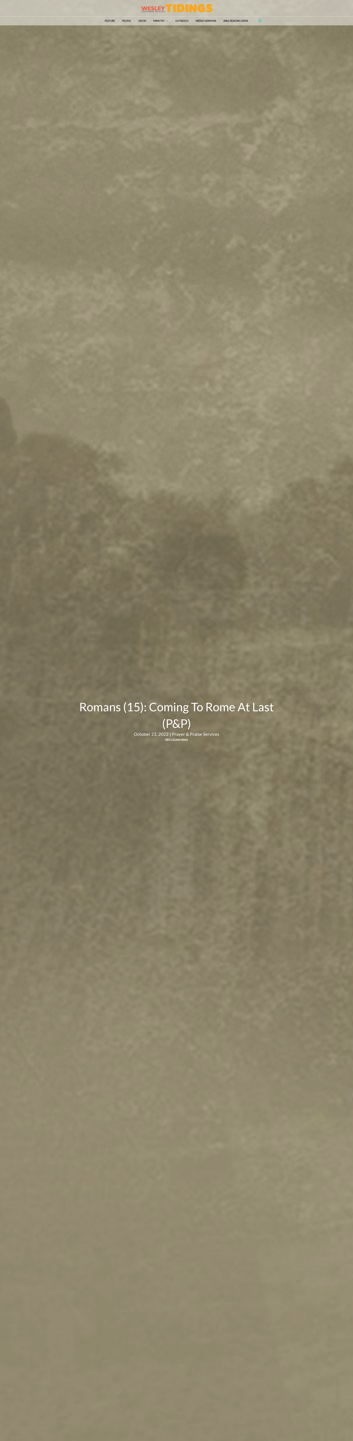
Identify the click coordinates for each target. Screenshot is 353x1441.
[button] (166, 21)
